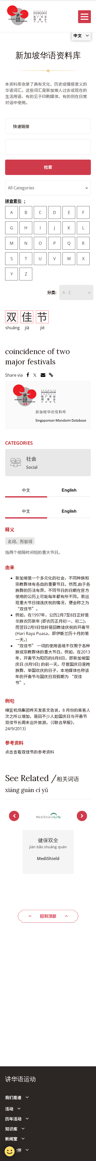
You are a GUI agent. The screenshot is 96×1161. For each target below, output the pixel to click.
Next (82, 816)
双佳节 (28, 752)
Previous (14, 816)
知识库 (11, 1129)
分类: (52, 292)
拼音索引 (13, 201)
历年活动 (13, 1119)
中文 (26, 490)
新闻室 (11, 1139)
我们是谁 (13, 1097)
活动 (9, 1109)
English (69, 490)
